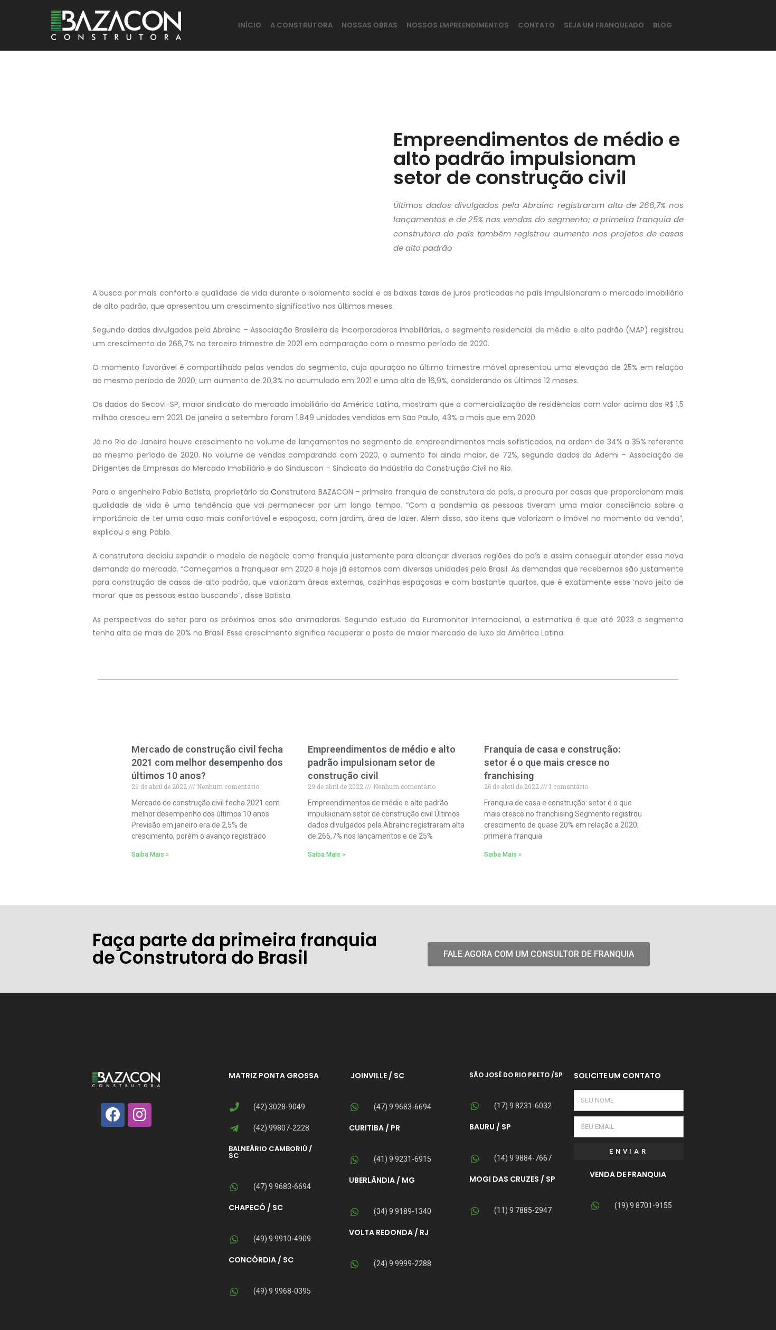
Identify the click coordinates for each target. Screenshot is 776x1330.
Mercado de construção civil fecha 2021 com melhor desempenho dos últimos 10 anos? (207, 762)
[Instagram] (140, 1115)
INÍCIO (249, 25)
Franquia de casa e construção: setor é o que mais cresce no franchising (552, 762)
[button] (539, 954)
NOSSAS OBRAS (370, 25)
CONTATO (536, 25)
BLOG (662, 25)
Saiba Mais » (150, 854)
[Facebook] (113, 1115)
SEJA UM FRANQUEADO (604, 25)
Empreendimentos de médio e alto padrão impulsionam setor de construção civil (382, 762)
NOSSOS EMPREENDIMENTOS (457, 25)
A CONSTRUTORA (301, 25)
